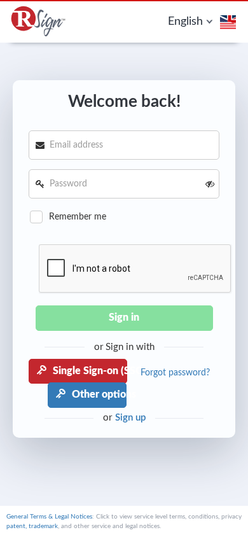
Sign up (130, 417)
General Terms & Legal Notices (49, 516)
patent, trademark (32, 526)
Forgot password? (175, 372)
